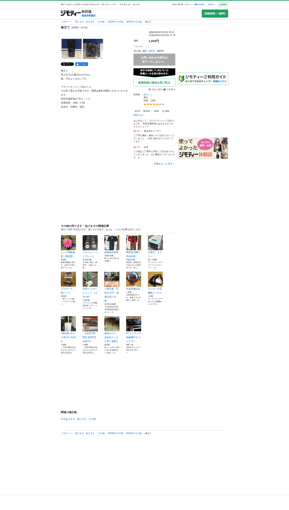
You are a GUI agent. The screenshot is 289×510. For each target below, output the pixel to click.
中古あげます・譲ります (74, 419)
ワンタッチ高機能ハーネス (155, 290)
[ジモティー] (71, 13)
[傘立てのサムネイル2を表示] (93, 49)
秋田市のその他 (134, 21)
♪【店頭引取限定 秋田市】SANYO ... (90, 337)
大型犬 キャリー (155, 254)
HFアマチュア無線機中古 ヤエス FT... (133, 337)
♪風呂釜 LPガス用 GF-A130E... (68, 337)
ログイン (211, 4)
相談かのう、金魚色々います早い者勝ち (111, 337)
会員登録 (223, 4)
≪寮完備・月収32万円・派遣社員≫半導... (111, 294)
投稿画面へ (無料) (214, 13)
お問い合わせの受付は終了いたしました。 (154, 59)
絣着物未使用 (111, 252)
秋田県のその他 (115, 21)
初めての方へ (199, 4)
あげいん (147, 94)
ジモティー (66, 21)
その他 (101, 21)
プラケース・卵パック (68, 290)
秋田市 (152, 51)
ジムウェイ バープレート (90, 254)
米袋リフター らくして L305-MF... (90, 292)
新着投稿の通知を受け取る (154, 82)
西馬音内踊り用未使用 (133, 254)
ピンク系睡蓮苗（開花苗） (68, 254)
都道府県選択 (89, 15)
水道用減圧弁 (133, 288)
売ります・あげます (85, 21)
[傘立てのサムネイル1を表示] (71, 49)
